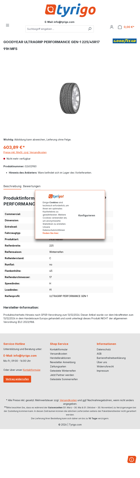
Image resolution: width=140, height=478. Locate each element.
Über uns (102, 362)
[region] (70, 98)
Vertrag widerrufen (17, 379)
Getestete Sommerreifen (64, 379)
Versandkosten (58, 353)
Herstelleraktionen (60, 357)
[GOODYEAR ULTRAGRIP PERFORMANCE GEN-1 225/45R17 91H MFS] (70, 98)
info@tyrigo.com (64, 21)
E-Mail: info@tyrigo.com (20, 355)
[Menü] (7, 25)
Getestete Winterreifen (63, 370)
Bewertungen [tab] (31, 186)
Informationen (106, 344)
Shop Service (59, 344)
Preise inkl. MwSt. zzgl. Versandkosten (25, 152)
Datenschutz (104, 349)
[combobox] (55, 28)
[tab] (12, 186)
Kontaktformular (31, 369)
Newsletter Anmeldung (62, 362)
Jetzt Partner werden (62, 375)
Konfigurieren (86, 215)
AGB (99, 353)
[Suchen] (90, 28)
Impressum (103, 370)
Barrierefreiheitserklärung (111, 357)
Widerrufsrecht (105, 366)
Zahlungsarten (58, 366)
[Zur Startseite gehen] (70, 10)
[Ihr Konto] (112, 27)
